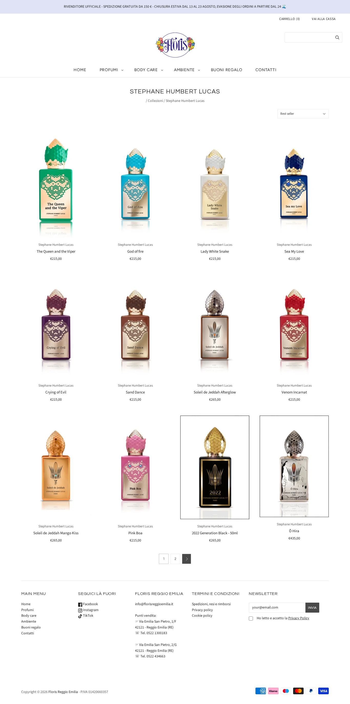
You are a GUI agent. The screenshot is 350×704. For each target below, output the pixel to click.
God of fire (135, 251)
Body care (146, 69)
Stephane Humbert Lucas (55, 244)
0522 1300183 (157, 633)
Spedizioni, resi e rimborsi (211, 604)
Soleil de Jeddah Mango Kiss (55, 533)
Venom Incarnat (294, 392)
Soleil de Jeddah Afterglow (215, 392)
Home (80, 69)
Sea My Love (294, 251)
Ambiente (184, 69)
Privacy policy (202, 610)
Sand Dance (135, 392)
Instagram (90, 610)
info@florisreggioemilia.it (154, 604)
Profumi (109, 69)
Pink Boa (135, 533)
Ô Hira (294, 531)
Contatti (265, 69)
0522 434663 (156, 656)
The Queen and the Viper (56, 251)
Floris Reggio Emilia (63, 692)
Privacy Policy (298, 618)
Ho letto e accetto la (283, 618)
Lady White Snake (215, 251)
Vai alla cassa (324, 19)
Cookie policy (202, 615)
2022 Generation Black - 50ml (215, 533)
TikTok (87, 615)
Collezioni (155, 100)
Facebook (90, 604)
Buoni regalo (226, 69)
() (289, 19)
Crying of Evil (55, 392)
